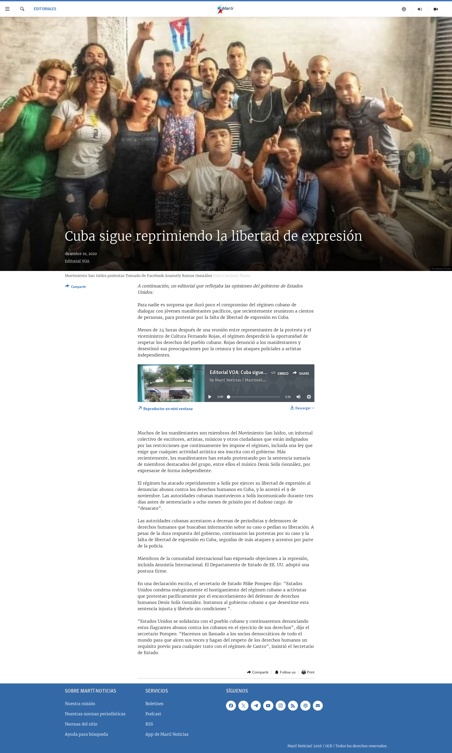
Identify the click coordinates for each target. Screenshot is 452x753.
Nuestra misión (80, 703)
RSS (149, 724)
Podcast (153, 713)
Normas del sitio (81, 724)
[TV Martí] (436, 9)
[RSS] (293, 706)
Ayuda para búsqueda (86, 734)
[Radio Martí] (420, 9)
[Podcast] (404, 9)
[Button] (75, 288)
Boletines (154, 703)
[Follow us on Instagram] (281, 706)
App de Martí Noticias (167, 734)
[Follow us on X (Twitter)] (243, 706)
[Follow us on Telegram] (256, 706)
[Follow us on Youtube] (268, 706)
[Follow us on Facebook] (231, 706)
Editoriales (45, 9)
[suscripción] (318, 706)
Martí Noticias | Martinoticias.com (246, 380)
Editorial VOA (77, 261)
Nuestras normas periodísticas (95, 713)
